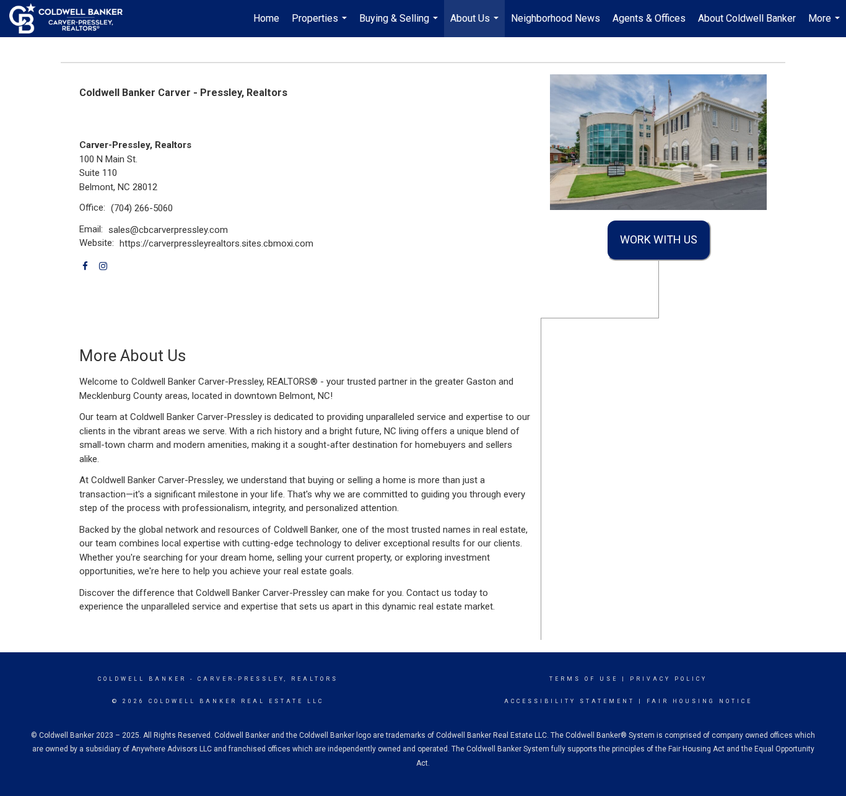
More (825, 24)
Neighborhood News (555, 18)
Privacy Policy (668, 679)
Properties (321, 24)
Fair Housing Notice (699, 701)
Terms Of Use (583, 679)
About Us (476, 24)
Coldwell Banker (142, 679)
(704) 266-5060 (142, 208)
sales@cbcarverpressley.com (168, 229)
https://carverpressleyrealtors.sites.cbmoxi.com (216, 243)
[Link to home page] (72, 18)
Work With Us (658, 239)
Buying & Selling (400, 24)
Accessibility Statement (569, 701)
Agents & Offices (649, 18)
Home (266, 18)
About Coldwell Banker (747, 18)
